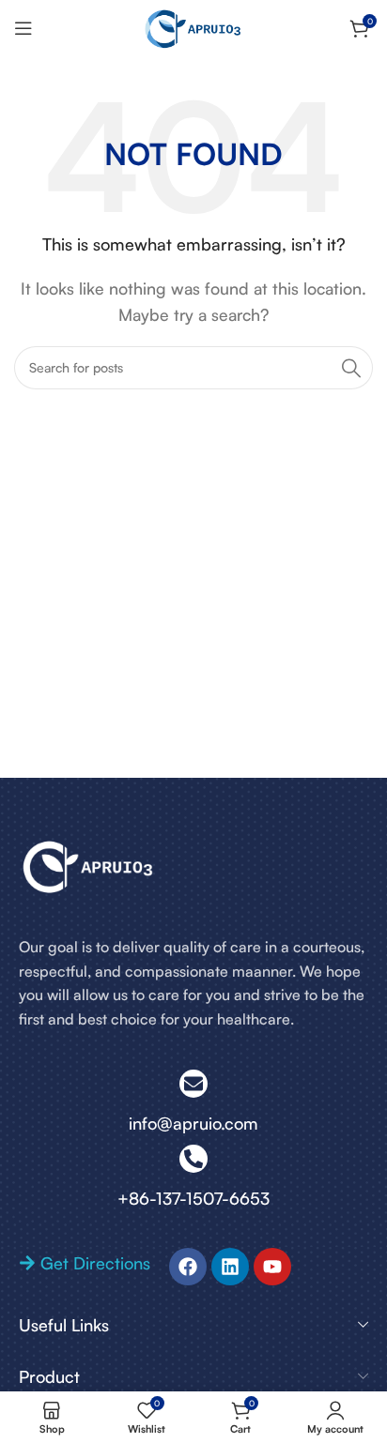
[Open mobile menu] (23, 28)
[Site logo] (193, 26)
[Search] (351, 367)
